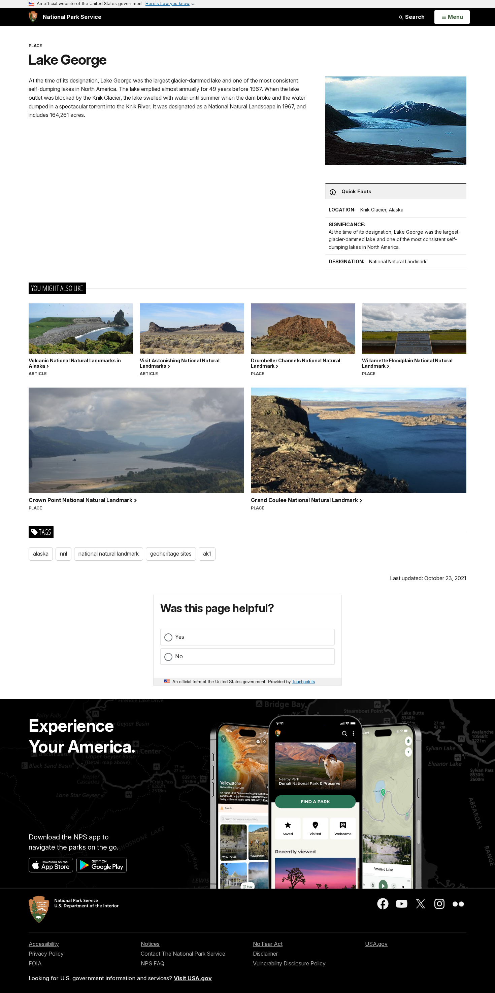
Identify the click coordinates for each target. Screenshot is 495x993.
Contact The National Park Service (183, 953)
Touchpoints (303, 681)
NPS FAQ (152, 963)
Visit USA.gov (193, 978)
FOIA (35, 963)
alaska (40, 553)
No (179, 656)
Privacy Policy (46, 953)
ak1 (207, 553)
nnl (63, 553)
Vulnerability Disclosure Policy (289, 963)
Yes (179, 636)
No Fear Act (268, 943)
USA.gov (376, 943)
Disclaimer (265, 953)
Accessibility (44, 943)
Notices (150, 943)
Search (414, 16)
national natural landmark (108, 553)
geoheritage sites (171, 553)
